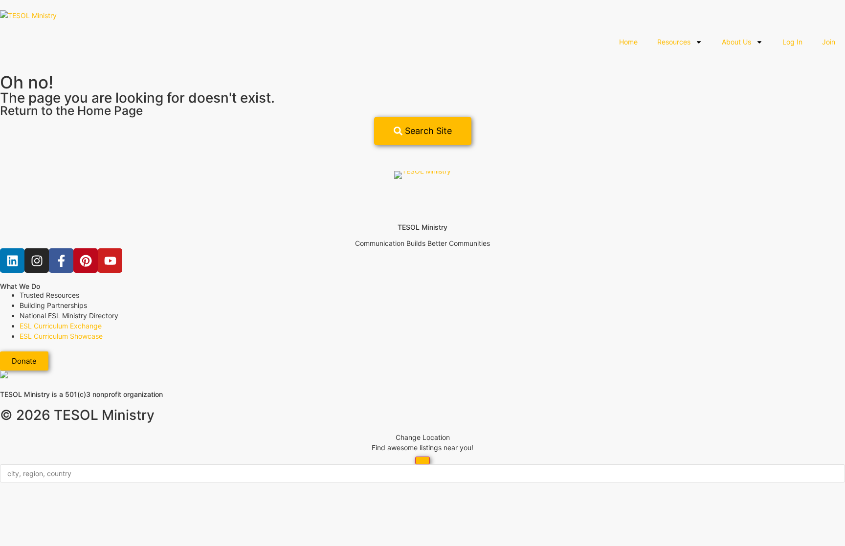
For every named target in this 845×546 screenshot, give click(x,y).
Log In (792, 42)
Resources (673, 42)
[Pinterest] (85, 260)
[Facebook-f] (61, 260)
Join (828, 42)
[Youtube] (110, 260)
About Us (736, 42)
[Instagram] (36, 260)
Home (628, 42)
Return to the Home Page (71, 110)
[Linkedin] (12, 260)
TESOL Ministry (422, 227)
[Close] (422, 460)
